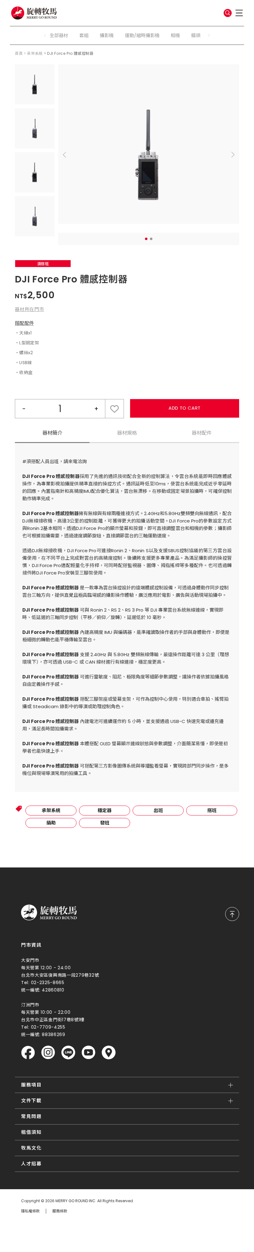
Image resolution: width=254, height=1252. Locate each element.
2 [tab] (151, 239)
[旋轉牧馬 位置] (109, 1053)
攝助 (51, 823)
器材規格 (127, 433)
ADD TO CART (184, 408)
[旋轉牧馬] (34, 12)
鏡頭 (195, 35)
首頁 (19, 53)
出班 (158, 810)
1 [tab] (146, 239)
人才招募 (31, 1163)
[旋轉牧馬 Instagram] (48, 1053)
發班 (104, 823)
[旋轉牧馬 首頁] (49, 913)
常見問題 (31, 1116)
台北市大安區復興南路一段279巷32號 (60, 975)
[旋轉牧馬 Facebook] (28, 1053)
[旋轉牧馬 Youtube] (88, 1053)
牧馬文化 (31, 1148)
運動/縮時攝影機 (142, 35)
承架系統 (34, 53)
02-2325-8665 (47, 982)
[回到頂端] (232, 914)
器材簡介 (52, 433)
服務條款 (59, 1211)
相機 (175, 35)
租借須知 (31, 1132)
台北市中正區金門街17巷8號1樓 (53, 1020)
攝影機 (107, 35)
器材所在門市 (29, 309)
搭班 (212, 810)
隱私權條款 (30, 1211)
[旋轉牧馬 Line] (68, 1053)
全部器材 (59, 35)
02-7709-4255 (48, 1027)
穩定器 (105, 810)
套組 (84, 35)
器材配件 (202, 433)
